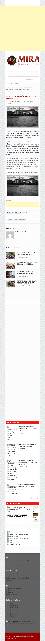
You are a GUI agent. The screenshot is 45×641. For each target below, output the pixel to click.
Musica (12, 614)
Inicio (8, 88)
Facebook (38, 80)
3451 (21, 467)
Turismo (13, 616)
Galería (12, 610)
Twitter (36, 80)
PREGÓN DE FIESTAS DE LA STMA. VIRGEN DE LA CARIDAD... (27, 446)
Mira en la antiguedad (20, 219)
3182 (21, 451)
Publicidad (9, 592)
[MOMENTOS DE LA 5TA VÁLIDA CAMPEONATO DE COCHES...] (35, 516)
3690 (21, 489)
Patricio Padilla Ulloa (23, 232)
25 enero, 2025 (23, 257)
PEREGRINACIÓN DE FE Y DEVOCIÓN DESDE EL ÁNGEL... (26, 254)
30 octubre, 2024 (23, 276)
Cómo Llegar (14, 608)
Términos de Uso (11, 594)
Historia (10, 219)
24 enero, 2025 (23, 267)
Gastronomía (14, 612)
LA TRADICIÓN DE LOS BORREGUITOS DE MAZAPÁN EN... (27, 273)
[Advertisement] (22, 28)
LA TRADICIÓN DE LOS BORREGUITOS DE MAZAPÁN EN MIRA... (27, 462)
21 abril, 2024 (22, 286)
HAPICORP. (19, 638)
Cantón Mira (14, 605)
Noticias (13, 88)
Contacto (9, 590)
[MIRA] (24, 61)
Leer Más (9, 580)
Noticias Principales (24, 88)
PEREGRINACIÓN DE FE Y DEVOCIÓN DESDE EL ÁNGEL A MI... (27, 428)
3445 (21, 433)
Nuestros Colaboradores (13, 588)
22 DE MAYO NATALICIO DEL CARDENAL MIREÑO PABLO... (17, 516)
